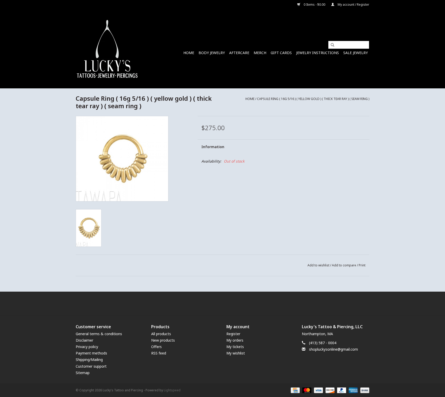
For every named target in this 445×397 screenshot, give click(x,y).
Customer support (91, 366)
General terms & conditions (99, 333)
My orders (234, 340)
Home (188, 52)
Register (233, 333)
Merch (260, 52)
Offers (156, 346)
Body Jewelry (212, 52)
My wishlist (235, 353)
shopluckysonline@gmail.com (333, 349)
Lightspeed (172, 390)
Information (212, 146)
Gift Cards (281, 52)
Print (362, 265)
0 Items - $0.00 (314, 4)
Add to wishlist (318, 265)
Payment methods (91, 353)
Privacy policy (87, 346)
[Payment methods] (294, 390)
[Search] (330, 45)
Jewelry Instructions (317, 52)
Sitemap (83, 372)
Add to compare (344, 265)
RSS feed (158, 353)
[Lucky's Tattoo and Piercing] (107, 48)
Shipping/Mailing (89, 359)
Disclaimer (84, 340)
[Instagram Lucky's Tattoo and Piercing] (232, 303)
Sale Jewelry (355, 52)
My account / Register (353, 4)
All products (161, 333)
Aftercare (239, 52)
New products (163, 340)
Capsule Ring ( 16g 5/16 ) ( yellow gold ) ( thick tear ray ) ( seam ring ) (313, 99)
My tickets (235, 346)
